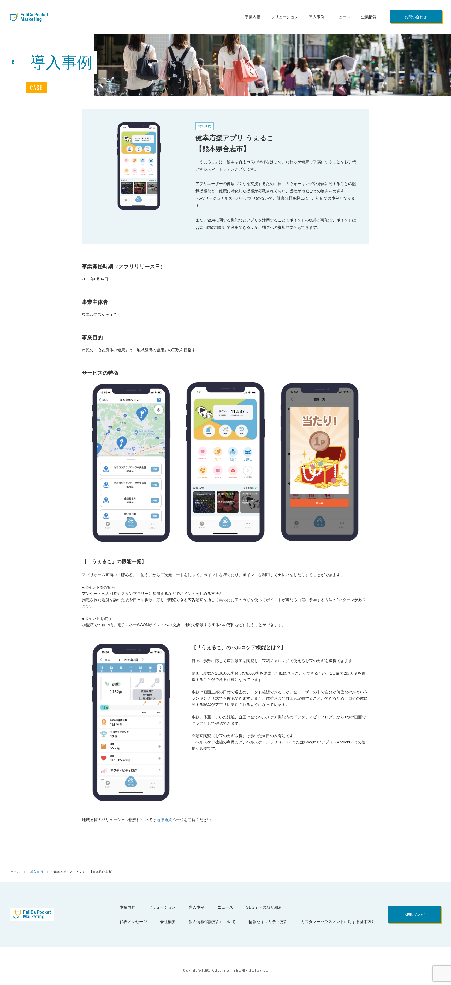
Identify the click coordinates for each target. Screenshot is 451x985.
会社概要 (168, 921)
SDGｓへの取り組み (264, 907)
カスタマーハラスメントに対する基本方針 (338, 921)
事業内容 (252, 17)
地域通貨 (164, 819)
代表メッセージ (133, 921)
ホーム (15, 872)
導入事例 (316, 17)
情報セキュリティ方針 (268, 921)
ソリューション (284, 17)
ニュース (343, 17)
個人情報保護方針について (212, 921)
